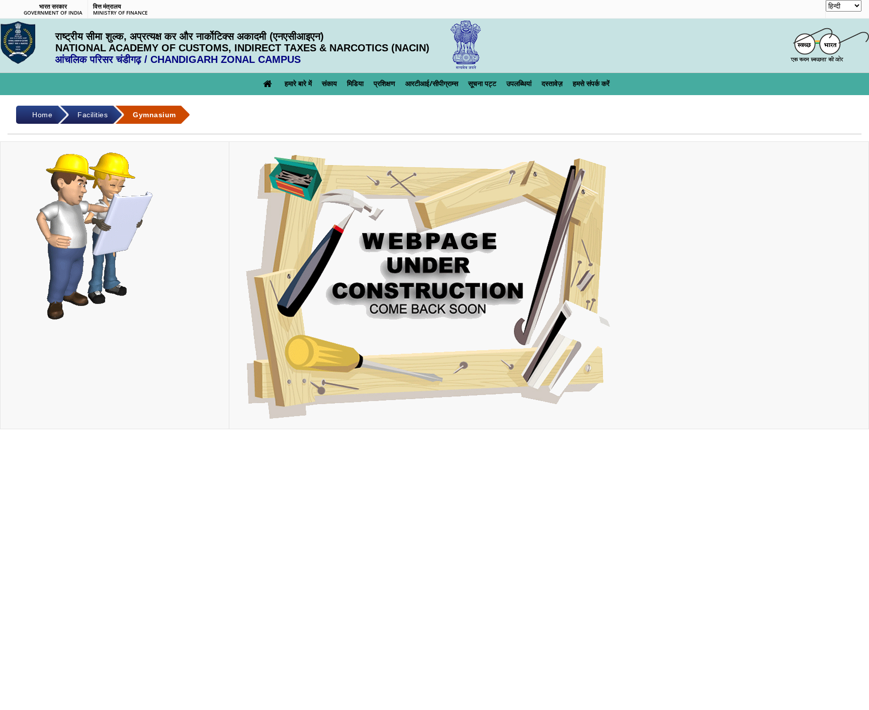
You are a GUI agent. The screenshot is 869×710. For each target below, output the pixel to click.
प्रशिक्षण (384, 83)
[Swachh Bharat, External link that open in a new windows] (830, 45)
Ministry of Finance (120, 9)
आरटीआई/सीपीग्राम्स (431, 83)
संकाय (329, 83)
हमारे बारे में (298, 83)
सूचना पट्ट (482, 83)
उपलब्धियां (519, 83)
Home (42, 115)
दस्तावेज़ (552, 83)
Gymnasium (154, 115)
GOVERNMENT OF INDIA (53, 9)
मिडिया (355, 83)
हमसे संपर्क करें (591, 83)
